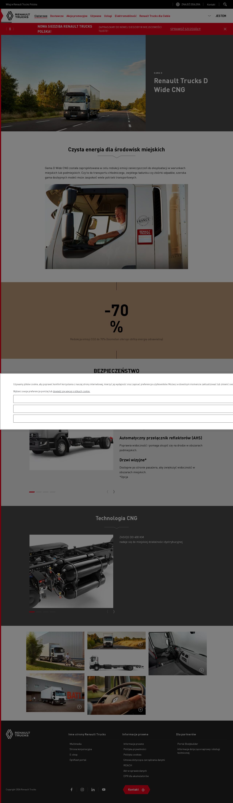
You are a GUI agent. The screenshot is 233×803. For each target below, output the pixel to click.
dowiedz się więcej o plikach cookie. (71, 391)
